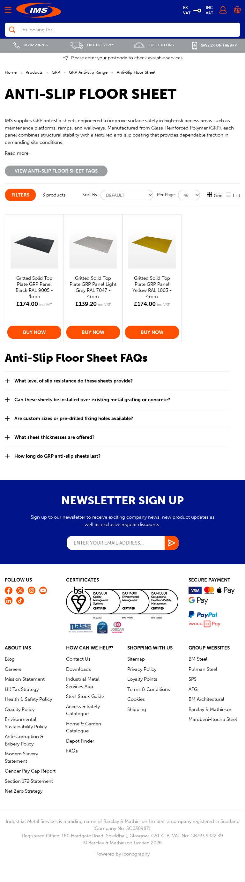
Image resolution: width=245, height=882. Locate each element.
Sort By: (91, 194)
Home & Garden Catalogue (83, 727)
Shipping (136, 709)
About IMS (18, 648)
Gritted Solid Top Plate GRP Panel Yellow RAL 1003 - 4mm (152, 287)
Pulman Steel (203, 669)
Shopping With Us (150, 648)
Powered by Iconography (122, 854)
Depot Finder (80, 741)
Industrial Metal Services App (83, 682)
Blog (10, 659)
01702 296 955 (36, 45)
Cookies (136, 699)
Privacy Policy (141, 669)
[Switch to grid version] (209, 195)
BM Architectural (206, 699)
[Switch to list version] (229, 195)
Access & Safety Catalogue (83, 710)
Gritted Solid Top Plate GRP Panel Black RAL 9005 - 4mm (34, 287)
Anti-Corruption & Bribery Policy (24, 740)
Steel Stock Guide (85, 696)
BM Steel (198, 659)
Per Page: (167, 194)
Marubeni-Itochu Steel (213, 719)
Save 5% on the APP (219, 45)
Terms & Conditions (148, 689)
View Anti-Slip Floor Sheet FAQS (56, 171)
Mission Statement (25, 679)
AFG (193, 689)
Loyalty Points (142, 679)
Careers (13, 669)
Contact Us (78, 659)
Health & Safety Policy (28, 699)
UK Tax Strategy (22, 689)
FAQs (72, 751)
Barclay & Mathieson (211, 709)
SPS (193, 679)
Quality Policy (19, 709)
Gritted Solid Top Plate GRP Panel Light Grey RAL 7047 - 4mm (93, 287)
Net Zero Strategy (23, 791)
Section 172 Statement (29, 781)
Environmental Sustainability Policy (26, 723)
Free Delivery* (100, 45)
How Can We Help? (89, 648)
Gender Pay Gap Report (30, 771)
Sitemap (136, 659)
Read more (16, 153)
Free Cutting (161, 45)
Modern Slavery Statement (21, 757)
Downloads (78, 669)
